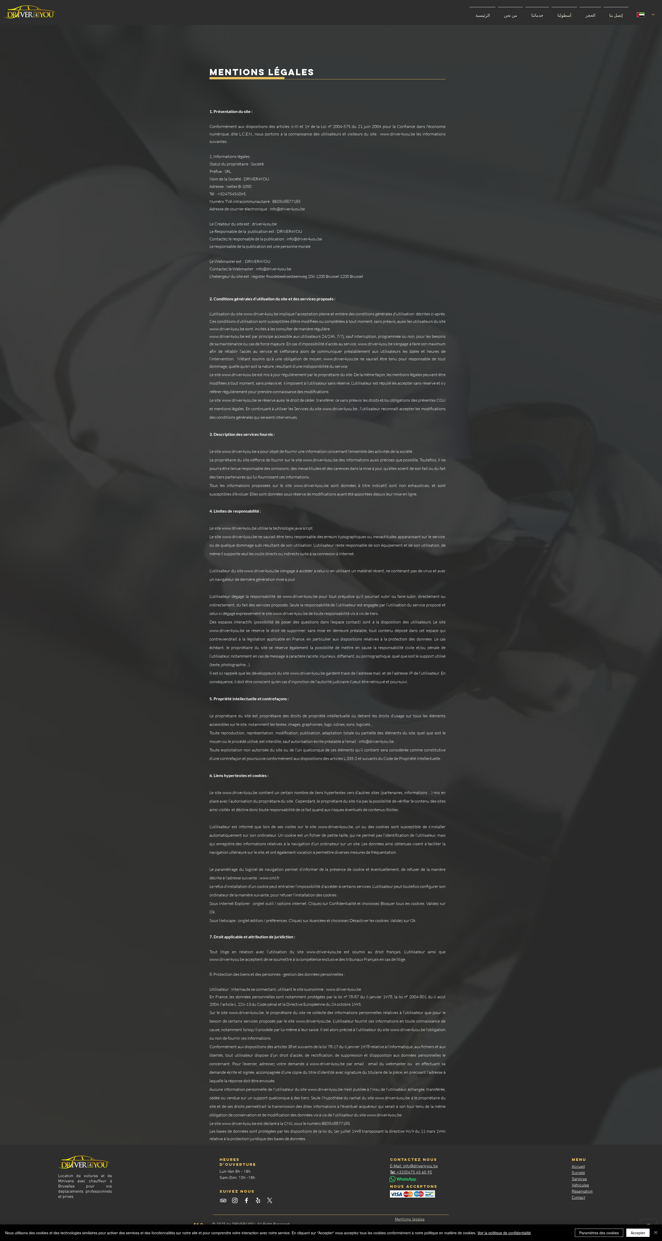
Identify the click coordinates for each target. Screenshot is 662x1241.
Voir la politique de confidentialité (504, 1232)
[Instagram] (234, 1200)
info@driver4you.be (376, 741)
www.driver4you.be (239, 374)
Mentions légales (410, 1219)
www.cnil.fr (270, 877)
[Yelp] (258, 1200)
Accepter (638, 1232)
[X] (269, 1200)
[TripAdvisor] (223, 1200)
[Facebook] (246, 1200)
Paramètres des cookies (599, 1232)
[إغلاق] (656, 1233)
